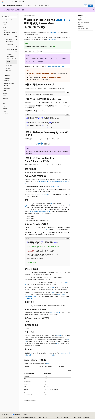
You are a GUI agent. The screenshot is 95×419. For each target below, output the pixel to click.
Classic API (62, 20)
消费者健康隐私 (85, 417)
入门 (28, 165)
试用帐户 (91, 5)
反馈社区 (53, 293)
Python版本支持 (54, 186)
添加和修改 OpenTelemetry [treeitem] (10, 55)
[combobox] (9, 17)
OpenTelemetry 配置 (54, 312)
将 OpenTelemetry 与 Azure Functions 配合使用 (53, 59)
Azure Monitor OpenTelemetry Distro (54, 66)
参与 (75, 417)
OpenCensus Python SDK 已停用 (34, 62)
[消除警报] (93, 9)
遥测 (42, 144)
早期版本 (66, 417)
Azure (25, 15)
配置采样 (80, 24)
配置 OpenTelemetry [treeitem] (12, 49)
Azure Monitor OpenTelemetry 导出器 (40, 211)
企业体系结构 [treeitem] (7, 88)
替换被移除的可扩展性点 (83, 22)
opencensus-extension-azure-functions (38, 230)
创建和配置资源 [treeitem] (9, 41)
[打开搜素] (92, 2)
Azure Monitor (31, 15)
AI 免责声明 (59, 417)
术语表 (47, 363)
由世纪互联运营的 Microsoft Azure (47, 417)
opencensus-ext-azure (41, 195)
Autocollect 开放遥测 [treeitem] (12, 52)
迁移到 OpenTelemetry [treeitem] (11, 62)
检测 (51, 288)
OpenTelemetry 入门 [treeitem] (12, 47)
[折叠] (17, 14)
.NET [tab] (26, 51)
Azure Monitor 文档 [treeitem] (7, 19)
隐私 (35, 417)
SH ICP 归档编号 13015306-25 (8, 417)
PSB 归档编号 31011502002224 (25, 417)
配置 (38, 144)
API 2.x (55, 46)
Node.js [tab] (34, 51)
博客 (70, 417)
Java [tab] (30, 51)
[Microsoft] (2, 2)
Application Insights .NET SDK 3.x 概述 (85, 18)
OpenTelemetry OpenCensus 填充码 (50, 77)
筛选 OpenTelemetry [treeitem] (12, 58)
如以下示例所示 (28, 298)
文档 (41, 142)
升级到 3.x (80, 21)
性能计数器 (58, 335)
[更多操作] (70, 15)
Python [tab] (40, 51)
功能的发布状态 (51, 39)
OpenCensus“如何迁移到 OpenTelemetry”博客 (41, 73)
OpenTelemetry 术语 (83, 28)
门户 (86, 5)
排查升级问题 (81, 26)
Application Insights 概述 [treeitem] (11, 36)
